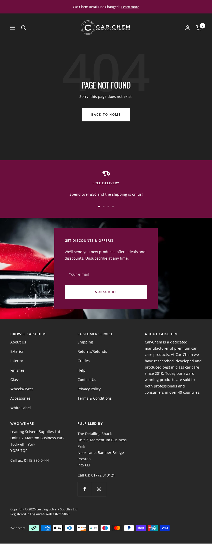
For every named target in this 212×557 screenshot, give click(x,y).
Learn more (130, 6)
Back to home (106, 114)
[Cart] (199, 27)
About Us (18, 342)
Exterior (17, 351)
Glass (15, 379)
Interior (16, 360)
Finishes (17, 370)
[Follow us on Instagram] (99, 489)
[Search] (23, 27)
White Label (20, 407)
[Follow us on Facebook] (85, 489)
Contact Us (87, 379)
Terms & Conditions (95, 398)
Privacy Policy (89, 388)
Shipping (85, 342)
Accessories (20, 398)
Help (82, 370)
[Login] (187, 27)
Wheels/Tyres (22, 388)
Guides (84, 360)
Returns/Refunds (92, 351)
